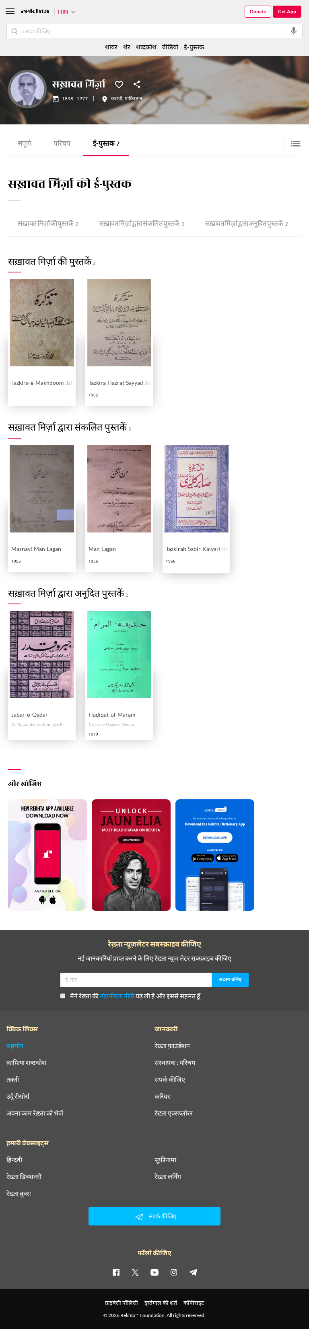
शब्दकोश (146, 47)
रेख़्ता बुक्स (18, 1193)
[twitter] (135, 1272)
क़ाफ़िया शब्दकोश (26, 1062)
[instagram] (173, 1272)
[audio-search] (293, 31)
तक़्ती (12, 1079)
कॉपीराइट (193, 1302)
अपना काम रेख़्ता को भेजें (34, 1113)
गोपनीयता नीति (117, 996)
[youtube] (154, 1272)
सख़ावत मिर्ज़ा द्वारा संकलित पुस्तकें (141, 224)
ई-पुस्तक (106, 144)
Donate (258, 11)
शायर (111, 47)
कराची (116, 99)
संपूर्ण (24, 144)
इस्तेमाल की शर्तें (160, 1302)
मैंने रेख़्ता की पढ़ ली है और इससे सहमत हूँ (135, 996)
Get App (287, 11)
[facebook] (115, 1272)
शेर (126, 47)
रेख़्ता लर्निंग (167, 1176)
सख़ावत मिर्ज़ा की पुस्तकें (48, 224)
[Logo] (35, 12)
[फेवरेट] (119, 84)
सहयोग (14, 1045)
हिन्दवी (14, 1159)
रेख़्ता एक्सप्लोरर (173, 1113)
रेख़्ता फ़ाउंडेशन (172, 1045)
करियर (162, 1096)
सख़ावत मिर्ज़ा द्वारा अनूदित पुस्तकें (246, 224)
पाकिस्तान (133, 99)
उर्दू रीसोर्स (17, 1096)
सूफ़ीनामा (165, 1159)
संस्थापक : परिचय (174, 1062)
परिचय (62, 144)
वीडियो (170, 47)
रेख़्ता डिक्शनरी (23, 1176)
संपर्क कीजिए (169, 1079)
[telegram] (193, 1272)
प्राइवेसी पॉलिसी (121, 1302)
